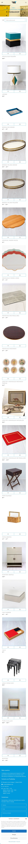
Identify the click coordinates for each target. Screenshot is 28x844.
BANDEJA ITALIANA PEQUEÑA (10, 202)
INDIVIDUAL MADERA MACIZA (10, 240)
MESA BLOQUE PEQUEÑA (9, 56)
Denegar (14, 834)
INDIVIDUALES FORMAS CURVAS (10, 278)
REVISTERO (5, 758)
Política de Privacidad (12, 841)
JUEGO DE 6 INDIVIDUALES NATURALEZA (13, 420)
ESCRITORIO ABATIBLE (8, 574)
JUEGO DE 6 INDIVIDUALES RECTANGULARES (14, 458)
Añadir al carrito (20, 53)
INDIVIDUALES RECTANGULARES (10, 315)
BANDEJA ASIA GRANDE (8, 127)
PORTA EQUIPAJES (7, 495)
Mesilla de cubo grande (7, 720)
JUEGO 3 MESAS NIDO (8, 683)
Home (13, 7)
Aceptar (14, 831)
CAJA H (4, 650)
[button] (26, 818)
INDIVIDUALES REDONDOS (9, 348)
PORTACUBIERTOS (6, 537)
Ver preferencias (14, 838)
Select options (20, 124)
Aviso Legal (18, 841)
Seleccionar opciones (20, 91)
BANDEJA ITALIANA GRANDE (9, 165)
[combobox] (15, 20)
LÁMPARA (4, 94)
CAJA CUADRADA (6, 612)
